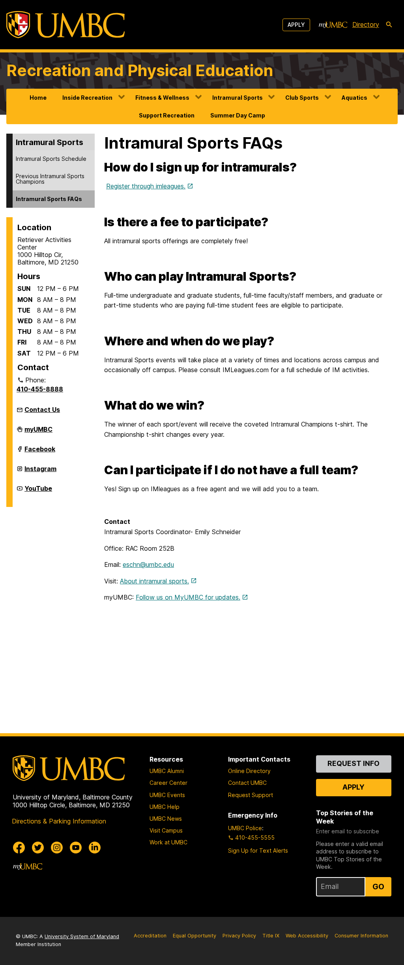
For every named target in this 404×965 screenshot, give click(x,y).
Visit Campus (166, 830)
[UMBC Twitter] (38, 847)
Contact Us (42, 410)
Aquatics (354, 97)
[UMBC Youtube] (75, 847)
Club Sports (302, 97)
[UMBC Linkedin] (94, 847)
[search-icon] (389, 25)
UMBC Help (165, 806)
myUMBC (38, 432)
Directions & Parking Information (59, 821)
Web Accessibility (307, 936)
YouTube (38, 491)
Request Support (250, 795)
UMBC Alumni (167, 771)
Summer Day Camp (237, 115)
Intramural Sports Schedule (51, 158)
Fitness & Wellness (162, 97)
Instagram (40, 472)
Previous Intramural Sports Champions (50, 179)
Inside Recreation (87, 97)
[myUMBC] (333, 25)
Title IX (270, 936)
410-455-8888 (40, 389)
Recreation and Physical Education (139, 70)
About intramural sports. (154, 581)
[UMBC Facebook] (19, 847)
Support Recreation (167, 115)
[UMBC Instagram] (56, 847)
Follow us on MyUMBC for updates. (188, 597)
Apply (296, 24)
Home (38, 97)
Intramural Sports (237, 97)
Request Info (353, 763)
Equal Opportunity (194, 936)
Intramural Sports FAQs (49, 199)
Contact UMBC (247, 782)
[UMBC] (65, 24)
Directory (365, 24)
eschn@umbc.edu (148, 564)
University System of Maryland (82, 936)
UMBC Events (167, 795)
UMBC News (166, 818)
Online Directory (249, 771)
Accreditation (150, 936)
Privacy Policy (239, 936)
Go (378, 886)
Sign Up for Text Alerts (258, 850)
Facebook (39, 452)
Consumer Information (361, 936)
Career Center (168, 782)
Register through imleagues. (145, 186)
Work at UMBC (168, 842)
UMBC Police (245, 828)
